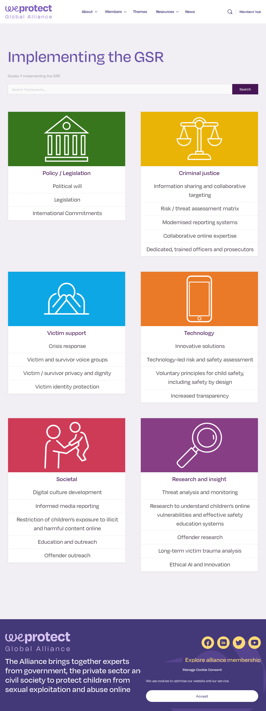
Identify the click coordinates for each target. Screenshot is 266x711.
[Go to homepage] (28, 11)
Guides (13, 76)
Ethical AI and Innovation (200, 564)
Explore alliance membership (223, 659)
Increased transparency (200, 395)
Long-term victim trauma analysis (199, 550)
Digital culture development (67, 492)
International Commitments (67, 213)
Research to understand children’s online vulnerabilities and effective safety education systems (200, 514)
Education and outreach (67, 541)
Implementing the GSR (41, 76)
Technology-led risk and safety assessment (200, 359)
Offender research (200, 537)
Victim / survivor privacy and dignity (67, 373)
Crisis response (67, 345)
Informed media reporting (67, 505)
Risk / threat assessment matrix (200, 208)
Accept (202, 696)
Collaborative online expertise (200, 235)
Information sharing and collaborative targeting (200, 190)
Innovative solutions (200, 345)
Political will (67, 186)
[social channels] (208, 642)
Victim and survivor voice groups (67, 359)
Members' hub (250, 12)
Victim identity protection (67, 386)
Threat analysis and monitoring (200, 492)
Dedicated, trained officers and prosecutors (200, 249)
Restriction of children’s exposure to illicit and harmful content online (67, 524)
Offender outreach (67, 555)
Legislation (67, 199)
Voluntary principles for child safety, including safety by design (200, 377)
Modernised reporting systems (199, 222)
